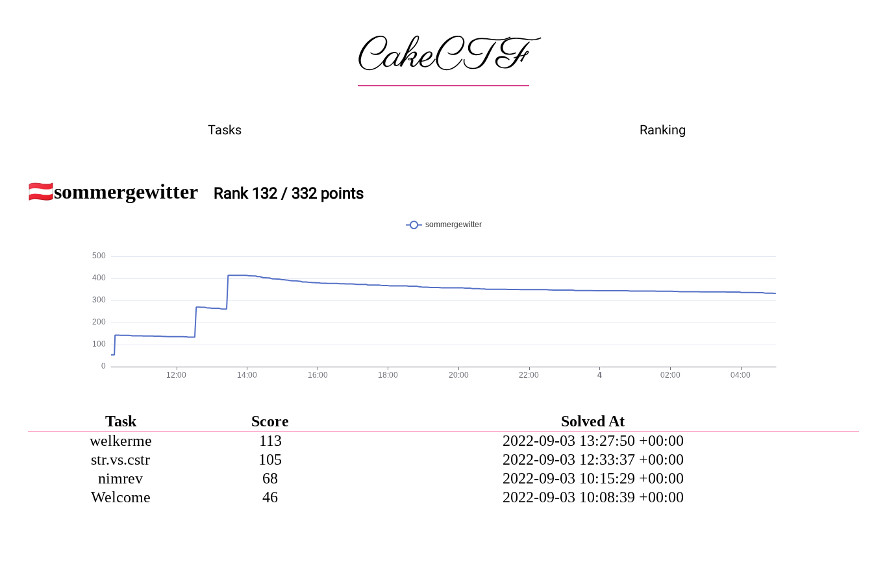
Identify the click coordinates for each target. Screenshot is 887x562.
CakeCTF (443, 56)
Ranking (663, 130)
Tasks (225, 130)
